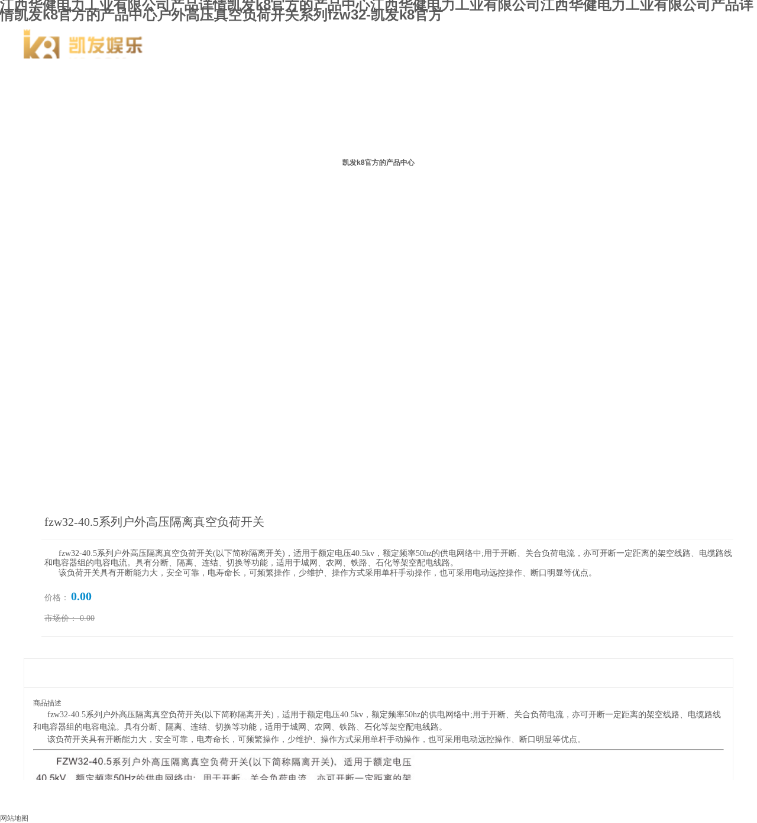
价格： (56, 597)
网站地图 (14, 818)
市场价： (60, 618)
